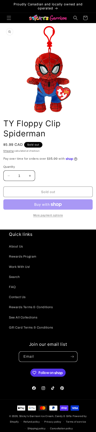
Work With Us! (19, 267)
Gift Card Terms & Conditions (31, 327)
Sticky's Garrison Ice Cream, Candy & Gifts (45, 416)
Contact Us (17, 297)
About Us (16, 246)
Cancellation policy (61, 428)
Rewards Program (22, 256)
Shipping (8, 151)
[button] (9, 18)
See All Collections (23, 317)
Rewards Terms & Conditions (31, 307)
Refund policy (31, 421)
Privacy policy (52, 421)
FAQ (12, 287)
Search (14, 277)
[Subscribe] (72, 356)
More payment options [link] (48, 215)
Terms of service (76, 421)
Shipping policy (36, 428)
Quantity (9, 166)
